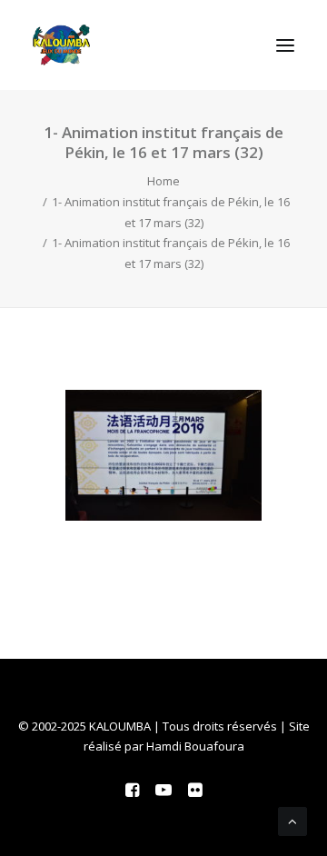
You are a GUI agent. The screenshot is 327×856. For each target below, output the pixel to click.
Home (163, 181)
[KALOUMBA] (61, 45)
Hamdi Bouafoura (195, 746)
